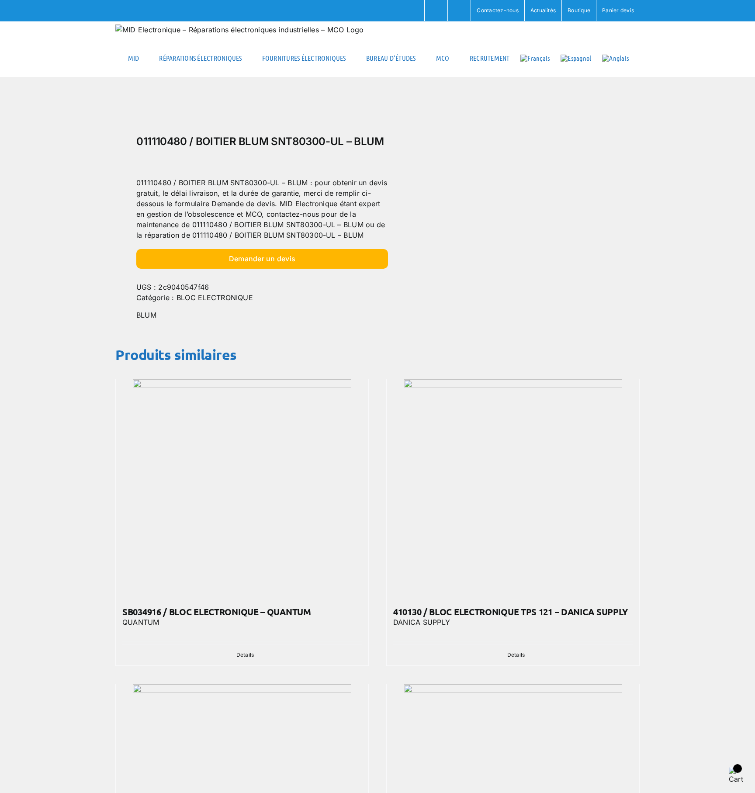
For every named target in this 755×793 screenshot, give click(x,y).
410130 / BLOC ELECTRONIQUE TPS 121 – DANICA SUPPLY (510, 611)
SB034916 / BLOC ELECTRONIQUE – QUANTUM (216, 611)
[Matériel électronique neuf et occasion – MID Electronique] (241, 108)
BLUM (146, 315)
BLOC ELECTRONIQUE (215, 297)
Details (245, 654)
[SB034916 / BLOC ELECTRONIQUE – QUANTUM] (242, 488)
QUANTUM (140, 622)
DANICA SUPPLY (421, 622)
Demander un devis (262, 258)
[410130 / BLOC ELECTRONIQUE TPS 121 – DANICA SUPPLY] (513, 488)
